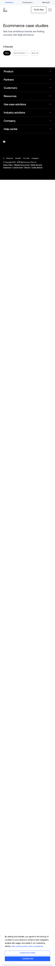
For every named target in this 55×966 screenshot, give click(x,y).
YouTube (26, 158)
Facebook (9, 158)
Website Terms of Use (22, 165)
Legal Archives (18, 167)
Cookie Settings (37, 167)
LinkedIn (18, 158)
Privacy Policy (8, 165)
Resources (10, 96)
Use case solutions (15, 104)
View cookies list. (36, 946)
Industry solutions (14, 112)
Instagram (35, 158)
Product (8, 71)
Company (9, 120)
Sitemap (27, 167)
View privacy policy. (19, 946)
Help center (10, 129)
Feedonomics (27, 2)
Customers (10, 87)
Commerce (9, 2)
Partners (9, 79)
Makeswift (46, 2)
